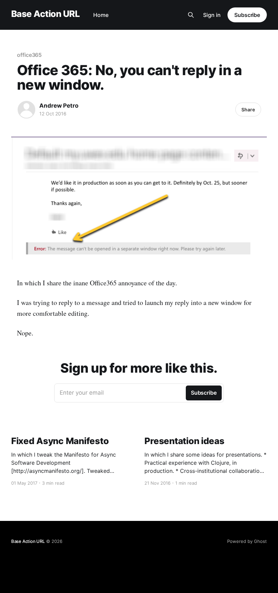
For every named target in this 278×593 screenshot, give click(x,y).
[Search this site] (190, 14)
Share (248, 109)
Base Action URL (45, 14)
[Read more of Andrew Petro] (26, 109)
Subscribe (247, 15)
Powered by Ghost (247, 541)
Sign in (212, 15)
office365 (29, 54)
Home (100, 15)
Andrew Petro (58, 105)
